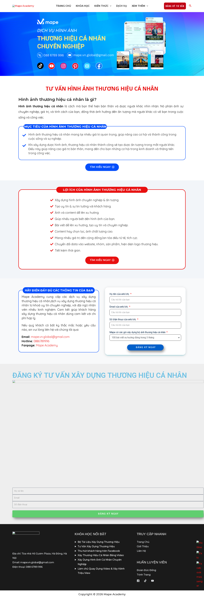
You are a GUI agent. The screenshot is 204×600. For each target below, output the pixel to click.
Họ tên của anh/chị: (119, 294)
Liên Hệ (141, 550)
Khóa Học (83, 5)
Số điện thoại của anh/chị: (123, 319)
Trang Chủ (63, 5)
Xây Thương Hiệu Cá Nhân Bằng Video (101, 555)
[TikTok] (145, 580)
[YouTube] (152, 580)
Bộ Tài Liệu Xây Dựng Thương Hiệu (98, 542)
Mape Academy (47, 345)
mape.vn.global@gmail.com (50, 337)
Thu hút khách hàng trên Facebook (99, 550)
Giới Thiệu (143, 546)
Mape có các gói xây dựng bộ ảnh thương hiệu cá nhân (137, 332)
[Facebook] (138, 580)
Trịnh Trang (144, 574)
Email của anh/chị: (119, 306)
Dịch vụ (121, 5)
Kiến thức (101, 5)
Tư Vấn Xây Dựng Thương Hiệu (96, 546)
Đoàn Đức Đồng (146, 570)
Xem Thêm (138, 5)
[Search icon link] (190, 6)
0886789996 (41, 341)
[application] (109, 6)
